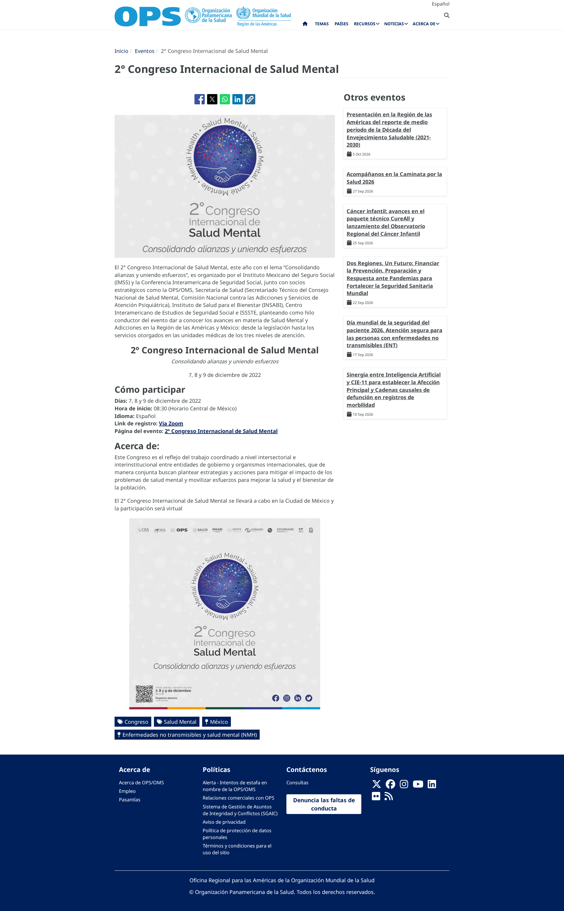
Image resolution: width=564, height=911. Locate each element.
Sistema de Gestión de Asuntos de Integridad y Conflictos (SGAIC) (240, 810)
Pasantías (129, 799)
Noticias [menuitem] (394, 23)
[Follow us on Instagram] (404, 786)
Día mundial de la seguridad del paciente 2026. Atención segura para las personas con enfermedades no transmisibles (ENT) (394, 334)
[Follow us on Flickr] (376, 798)
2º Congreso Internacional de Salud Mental (221, 430)
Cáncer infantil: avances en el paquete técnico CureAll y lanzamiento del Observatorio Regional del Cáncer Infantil (386, 222)
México (219, 721)
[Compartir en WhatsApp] (225, 99)
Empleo (127, 791)
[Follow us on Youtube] (418, 786)
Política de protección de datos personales (237, 833)
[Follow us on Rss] (389, 798)
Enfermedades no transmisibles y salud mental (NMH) (189, 734)
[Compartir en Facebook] (199, 99)
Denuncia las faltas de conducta (324, 804)
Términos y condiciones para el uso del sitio (237, 849)
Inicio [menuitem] (305, 25)
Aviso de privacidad (224, 822)
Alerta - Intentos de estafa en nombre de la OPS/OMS (235, 786)
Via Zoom (171, 423)
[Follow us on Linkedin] (432, 786)
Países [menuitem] (341, 23)
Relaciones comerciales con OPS (238, 798)
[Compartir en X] (212, 99)
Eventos (145, 50)
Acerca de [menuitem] (424, 23)
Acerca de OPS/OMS (141, 782)
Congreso (136, 721)
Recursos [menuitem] (364, 23)
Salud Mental (180, 721)
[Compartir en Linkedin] (237, 99)
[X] (376, 786)
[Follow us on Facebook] (390, 786)
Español (440, 4)
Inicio (121, 50)
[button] (250, 99)
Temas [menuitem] (322, 23)
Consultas (297, 782)
